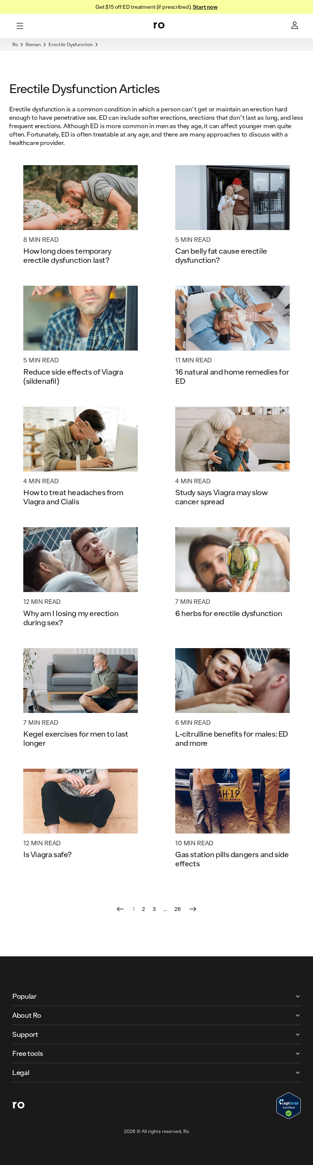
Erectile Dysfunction (70, 44)
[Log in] (295, 26)
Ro (15, 44)
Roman (33, 44)
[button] (156, 996)
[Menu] (19, 26)
